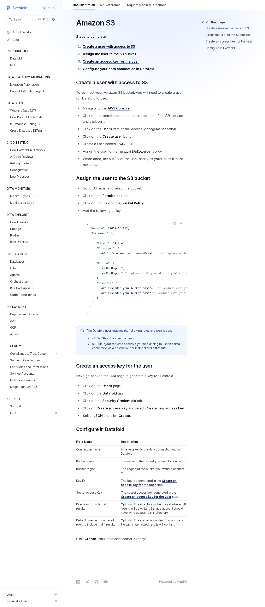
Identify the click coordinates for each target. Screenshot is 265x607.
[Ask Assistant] (181, 223)
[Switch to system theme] (44, 8)
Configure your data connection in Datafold (118, 69)
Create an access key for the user (111, 61)
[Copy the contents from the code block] (174, 223)
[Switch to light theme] (49, 8)
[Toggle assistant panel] (53, 19)
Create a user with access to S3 (109, 46)
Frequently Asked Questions (145, 5)
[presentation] (135, 268)
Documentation (84, 5)
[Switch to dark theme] (54, 8)
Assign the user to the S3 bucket (109, 54)
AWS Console (119, 108)
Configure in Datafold (220, 48)
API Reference (110, 5)
